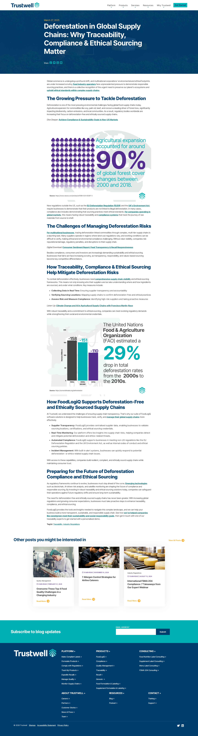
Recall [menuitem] (98, 675)
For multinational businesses (60, 232)
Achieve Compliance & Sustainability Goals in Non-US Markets (88, 119)
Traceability (57, 524)
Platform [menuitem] (111, 5)
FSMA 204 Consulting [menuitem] (148, 670)
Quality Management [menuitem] (104, 666)
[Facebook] (51, 62)
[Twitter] (54, 62)
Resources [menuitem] (148, 5)
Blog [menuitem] (111, 698)
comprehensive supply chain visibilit (112, 279)
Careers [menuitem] (65, 698)
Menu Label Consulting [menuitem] (148, 666)
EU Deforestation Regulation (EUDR (103, 205)
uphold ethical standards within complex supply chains (73, 90)
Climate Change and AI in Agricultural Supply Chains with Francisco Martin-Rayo (94, 305)
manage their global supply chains (123, 417)
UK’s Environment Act (138, 205)
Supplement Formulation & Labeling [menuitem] (110, 688)
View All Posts (175, 540)
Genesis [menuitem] (99, 679)
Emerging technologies (136, 483)
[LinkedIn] (57, 62)
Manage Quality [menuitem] (68, 679)
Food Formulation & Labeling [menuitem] (107, 683)
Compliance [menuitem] (101, 661)
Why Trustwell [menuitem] (164, 5)
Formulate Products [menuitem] (69, 661)
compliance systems (108, 215)
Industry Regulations (71, 524)
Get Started (180, 5)
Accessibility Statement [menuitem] (46, 725)
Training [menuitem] (151, 698)
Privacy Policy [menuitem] (63, 725)
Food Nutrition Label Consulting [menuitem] (151, 657)
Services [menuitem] (135, 5)
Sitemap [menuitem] (32, 725)
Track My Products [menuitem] (69, 670)
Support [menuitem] (151, 703)
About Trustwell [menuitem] (72, 693)
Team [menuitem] (64, 716)
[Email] (61, 62)
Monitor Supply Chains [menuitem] (71, 683)
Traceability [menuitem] (100, 670)
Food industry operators (84, 84)
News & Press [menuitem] (67, 712)
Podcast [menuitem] (112, 703)
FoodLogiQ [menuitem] (100, 657)
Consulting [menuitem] (146, 651)
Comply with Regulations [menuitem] (71, 666)
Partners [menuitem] (65, 703)
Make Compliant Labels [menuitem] (71, 657)
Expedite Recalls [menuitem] (68, 675)
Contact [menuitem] (153, 693)
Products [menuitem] (123, 5)
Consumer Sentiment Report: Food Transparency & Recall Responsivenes (97, 247)
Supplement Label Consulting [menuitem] (151, 661)
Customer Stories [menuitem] (69, 707)
